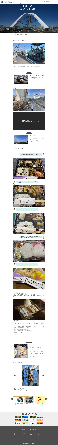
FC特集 (15, 3)
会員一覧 (30, 432)
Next (43, 100)
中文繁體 (38, 432)
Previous (15, 100)
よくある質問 (31, 434)
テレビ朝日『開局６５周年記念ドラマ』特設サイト (22, 3)
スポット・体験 (15, 432)
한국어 (38, 433)
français (38, 434)
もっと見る (15, 334)
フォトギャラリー (23, 433)
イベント (14, 434)
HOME (13, 3)
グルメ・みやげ (15, 433)
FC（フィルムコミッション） (24, 432)
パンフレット (31, 433)
